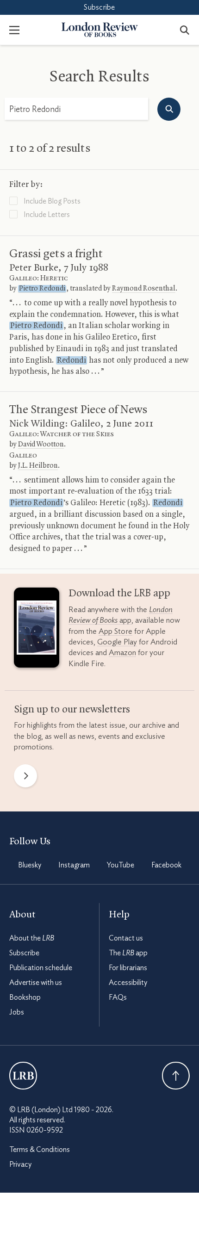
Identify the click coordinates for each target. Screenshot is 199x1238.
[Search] (185, 30)
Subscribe (99, 7)
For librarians (128, 968)
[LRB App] (36, 630)
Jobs (16, 1012)
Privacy (20, 1164)
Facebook (166, 865)
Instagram (74, 865)
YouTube (120, 865)
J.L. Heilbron (38, 466)
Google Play (117, 642)
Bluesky (29, 865)
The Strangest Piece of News (78, 410)
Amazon (122, 652)
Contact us (126, 938)
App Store (115, 631)
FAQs (118, 997)
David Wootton (41, 444)
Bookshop (25, 997)
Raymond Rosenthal (143, 288)
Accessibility (128, 982)
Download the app (119, 593)
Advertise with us (35, 982)
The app (128, 953)
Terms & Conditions (39, 1149)
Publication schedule (40, 968)
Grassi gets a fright (56, 254)
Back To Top (176, 1075)
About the (31, 938)
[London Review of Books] (23, 1075)
